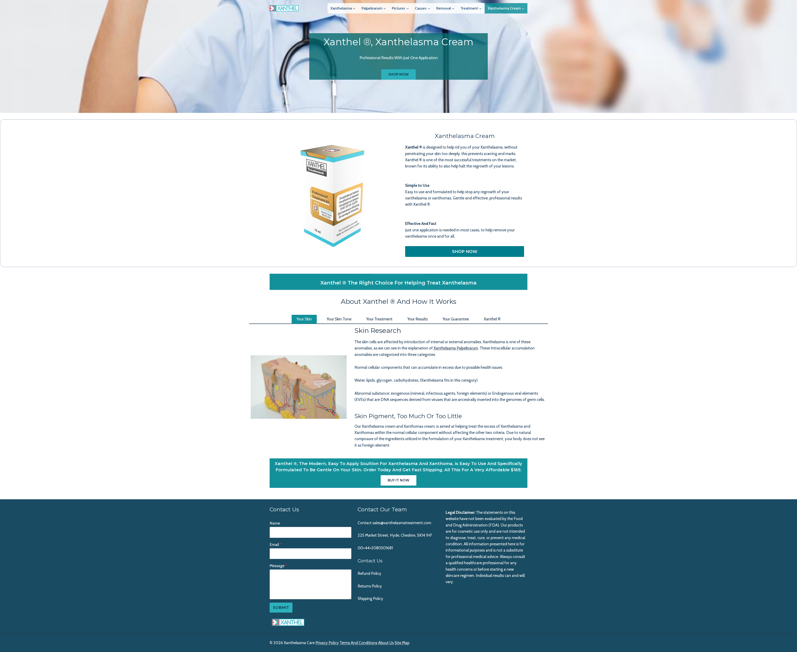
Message (278, 565)
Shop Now (398, 74)
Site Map (402, 642)
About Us (386, 642)
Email (276, 544)
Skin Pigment (374, 416)
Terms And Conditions (358, 642)
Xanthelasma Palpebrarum (456, 348)
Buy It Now (398, 480)
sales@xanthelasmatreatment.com (401, 522)
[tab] (304, 319)
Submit (281, 607)
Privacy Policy (327, 642)
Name (275, 523)
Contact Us (370, 561)
